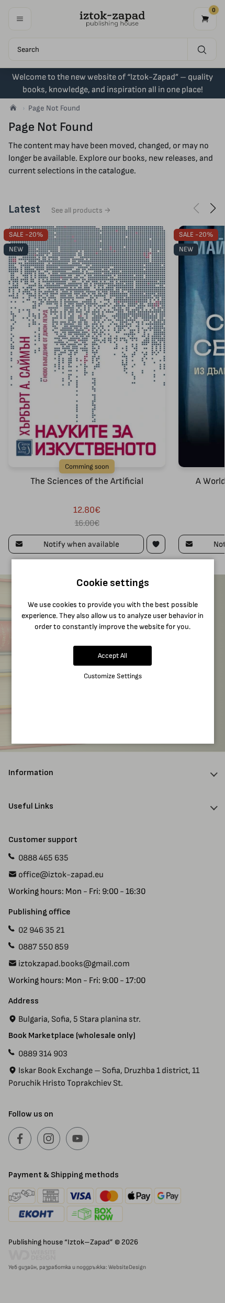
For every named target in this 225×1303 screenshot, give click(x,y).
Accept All (112, 655)
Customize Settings (113, 676)
